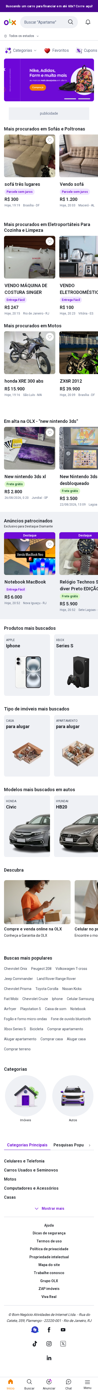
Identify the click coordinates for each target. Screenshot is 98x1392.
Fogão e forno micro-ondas (25, 1019)
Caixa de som (55, 1009)
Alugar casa (76, 1039)
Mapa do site (49, 1265)
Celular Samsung (80, 999)
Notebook (78, 1009)
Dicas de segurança (49, 1233)
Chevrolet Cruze (35, 999)
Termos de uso (49, 1241)
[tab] (27, 1145)
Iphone (57, 999)
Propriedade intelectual (49, 1257)
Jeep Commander (18, 979)
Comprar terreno (17, 1049)
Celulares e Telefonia (24, 1161)
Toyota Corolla (46, 989)
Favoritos (60, 50)
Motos (10, 1179)
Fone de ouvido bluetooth (71, 1019)
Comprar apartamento (65, 1029)
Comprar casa (51, 1039)
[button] (49, 22)
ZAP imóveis (49, 1289)
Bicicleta (36, 1029)
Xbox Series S (15, 1029)
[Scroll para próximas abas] (89, 1145)
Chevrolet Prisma (17, 989)
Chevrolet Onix (15, 969)
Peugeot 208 (41, 969)
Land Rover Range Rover (56, 979)
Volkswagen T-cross (71, 969)
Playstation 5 (30, 1009)
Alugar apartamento (20, 1039)
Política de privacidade (49, 1249)
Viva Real (49, 1297)
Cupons (90, 50)
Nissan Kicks (72, 989)
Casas (10, 1197)
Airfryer (10, 1009)
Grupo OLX (49, 1281)
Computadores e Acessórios (31, 1188)
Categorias (22, 50)
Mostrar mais (53, 1208)
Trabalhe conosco (49, 1273)
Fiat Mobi (11, 999)
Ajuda (49, 1225)
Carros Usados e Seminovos (31, 1170)
